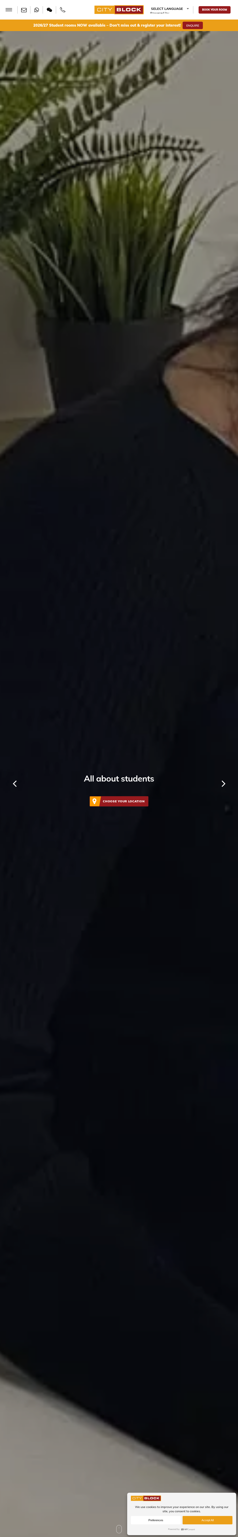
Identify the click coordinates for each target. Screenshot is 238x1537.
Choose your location (123, 801)
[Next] (230, 783)
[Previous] (7, 783)
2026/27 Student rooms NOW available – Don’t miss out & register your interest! (107, 25)
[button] (9, 10)
